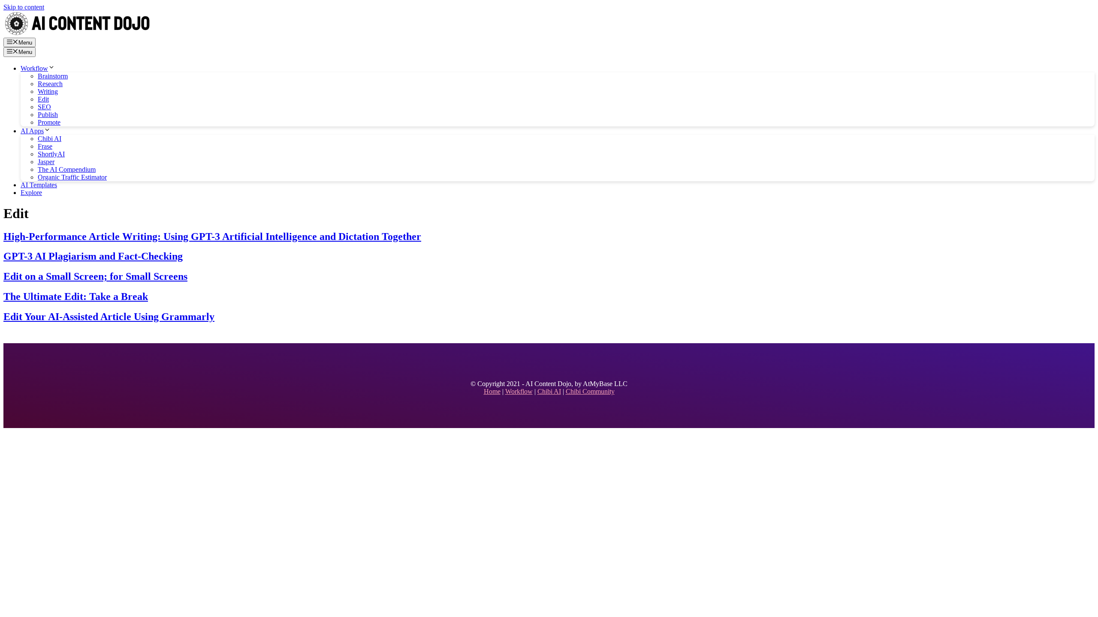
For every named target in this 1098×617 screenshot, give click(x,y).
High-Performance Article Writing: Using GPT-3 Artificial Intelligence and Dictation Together (212, 236)
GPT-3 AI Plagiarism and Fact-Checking (93, 256)
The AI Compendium (67, 169)
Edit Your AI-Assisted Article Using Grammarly (108, 316)
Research (50, 83)
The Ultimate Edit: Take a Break (75, 296)
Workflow (34, 68)
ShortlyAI (51, 154)
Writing (48, 91)
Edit (43, 99)
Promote (49, 122)
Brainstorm (53, 76)
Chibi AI (49, 138)
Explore (31, 192)
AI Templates (39, 185)
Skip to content (23, 7)
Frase (45, 146)
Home (492, 391)
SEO (44, 107)
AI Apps (32, 131)
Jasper (46, 161)
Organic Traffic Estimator (72, 177)
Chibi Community (590, 391)
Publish (48, 114)
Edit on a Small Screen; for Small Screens (95, 276)
